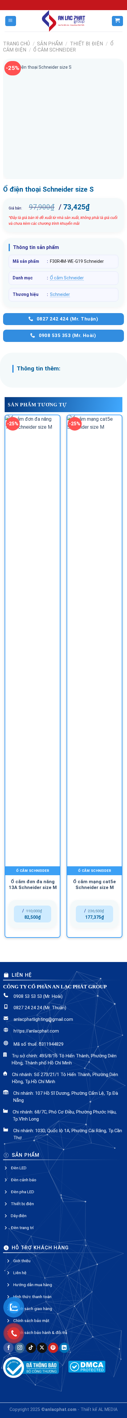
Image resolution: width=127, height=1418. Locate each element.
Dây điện (19, 928)
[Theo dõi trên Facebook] (8, 1061)
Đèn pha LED (22, 904)
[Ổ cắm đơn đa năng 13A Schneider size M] (32, 442)
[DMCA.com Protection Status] (86, 1079)
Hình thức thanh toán (32, 1009)
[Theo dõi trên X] (42, 1061)
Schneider (60, 294)
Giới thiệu (22, 973)
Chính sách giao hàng (32, 1021)
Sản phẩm (50, 44)
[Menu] (10, 21)
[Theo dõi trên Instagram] (20, 1061)
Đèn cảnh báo (23, 892)
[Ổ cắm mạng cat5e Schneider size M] (94, 442)
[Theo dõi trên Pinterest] (53, 1061)
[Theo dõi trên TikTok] (31, 1061)
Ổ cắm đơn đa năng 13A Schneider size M (33, 479)
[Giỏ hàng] (117, 21)
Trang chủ (16, 44)
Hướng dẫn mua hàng (32, 997)
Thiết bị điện (86, 44)
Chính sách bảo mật (31, 1033)
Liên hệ (20, 985)
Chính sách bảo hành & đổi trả (40, 1045)
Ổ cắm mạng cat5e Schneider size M (94, 479)
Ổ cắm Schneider (54, 50)
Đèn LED (19, 880)
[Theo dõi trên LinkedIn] (64, 1061)
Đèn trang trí (22, 940)
